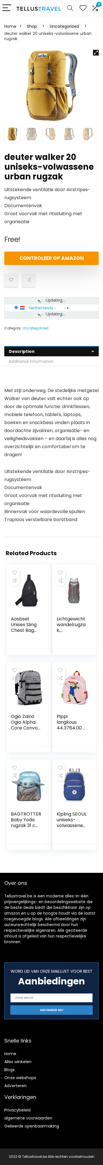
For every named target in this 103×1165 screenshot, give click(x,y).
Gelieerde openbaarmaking (31, 1126)
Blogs (9, 1070)
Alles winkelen (17, 1062)
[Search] (70, 8)
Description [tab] (22, 351)
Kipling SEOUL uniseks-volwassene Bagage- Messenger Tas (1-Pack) (71, 828)
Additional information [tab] (31, 361)
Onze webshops (20, 1078)
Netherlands (41, 307)
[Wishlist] (83, 8)
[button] (96, 53)
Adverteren (15, 1086)
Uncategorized (64, 26)
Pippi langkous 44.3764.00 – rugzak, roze (71, 725)
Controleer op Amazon (51, 258)
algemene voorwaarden (28, 1118)
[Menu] (7, 8)
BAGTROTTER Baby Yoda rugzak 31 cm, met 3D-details (26, 825)
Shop (32, 26)
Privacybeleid (17, 1110)
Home (10, 26)
